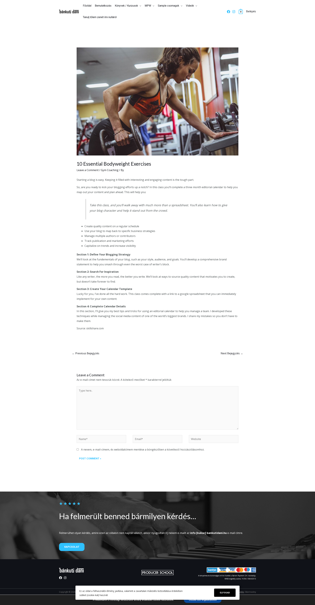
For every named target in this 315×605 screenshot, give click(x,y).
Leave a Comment (88, 170)
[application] (139, 5)
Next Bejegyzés (232, 353)
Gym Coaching (109, 170)
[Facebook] (228, 11)
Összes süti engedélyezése (203, 599)
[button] (71, 547)
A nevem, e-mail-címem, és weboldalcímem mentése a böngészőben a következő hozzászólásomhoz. (142, 449)
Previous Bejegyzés (85, 353)
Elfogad (225, 592)
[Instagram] (233, 11)
